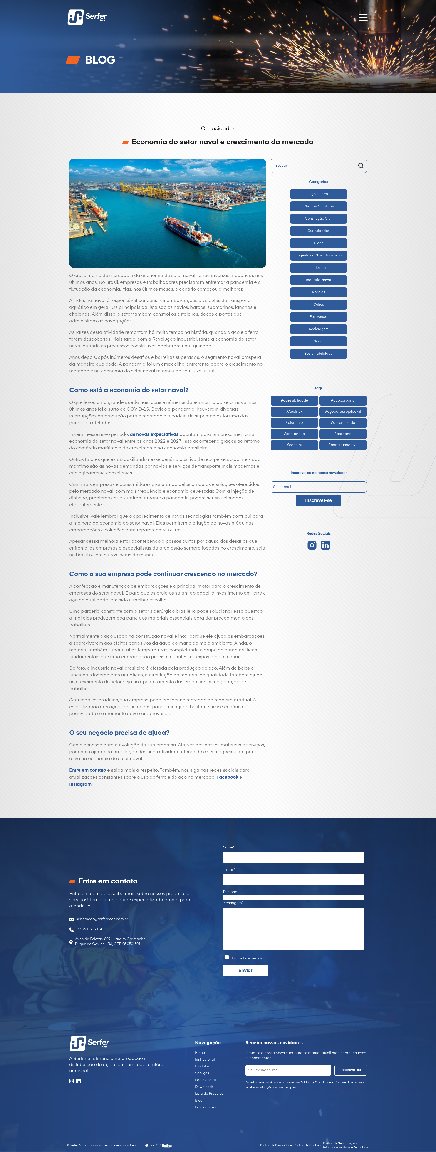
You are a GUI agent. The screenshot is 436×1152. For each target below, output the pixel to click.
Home (200, 1052)
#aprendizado (343, 423)
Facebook (227, 777)
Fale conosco (206, 1107)
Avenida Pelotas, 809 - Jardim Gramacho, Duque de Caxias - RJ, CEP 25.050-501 (110, 941)
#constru (294, 445)
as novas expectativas (154, 434)
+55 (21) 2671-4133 (92, 929)
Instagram (80, 784)
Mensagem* (233, 903)
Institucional (205, 1059)
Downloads (204, 1087)
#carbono (343, 434)
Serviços (202, 1073)
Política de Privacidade (276, 1145)
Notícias (318, 292)
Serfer (319, 341)
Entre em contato (87, 770)
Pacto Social (205, 1080)
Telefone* (230, 892)
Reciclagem (319, 329)
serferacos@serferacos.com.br (102, 919)
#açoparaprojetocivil (343, 412)
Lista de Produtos (209, 1093)
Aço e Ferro (318, 194)
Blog (198, 1100)
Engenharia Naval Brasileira (318, 255)
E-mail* (229, 870)
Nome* (228, 847)
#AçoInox (294, 412)
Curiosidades (318, 231)
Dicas (318, 243)
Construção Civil (318, 218)
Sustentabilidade (319, 353)
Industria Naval (318, 280)
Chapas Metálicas (318, 206)
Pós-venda (318, 317)
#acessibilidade (294, 400)
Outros (318, 304)
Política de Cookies (307, 1145)
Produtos (202, 1066)
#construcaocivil (343, 445)
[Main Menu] (361, 17)
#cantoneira (294, 434)
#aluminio (294, 423)
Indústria (319, 267)
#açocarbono (343, 400)
